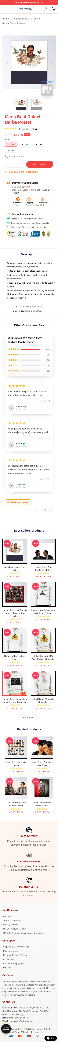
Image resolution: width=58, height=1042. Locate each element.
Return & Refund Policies (15, 955)
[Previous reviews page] (36, 510)
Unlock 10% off (6, 1028)
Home (5, 18)
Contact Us (8, 959)
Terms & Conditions (12, 920)
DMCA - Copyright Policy (14, 929)
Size (7, 139)
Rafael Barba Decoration (25, 18)
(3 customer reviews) (28, 129)
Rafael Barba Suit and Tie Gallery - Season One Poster (15, 613)
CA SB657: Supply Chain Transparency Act (23, 933)
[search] (45, 9)
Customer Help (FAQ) (13, 963)
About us (7, 916)
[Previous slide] (7, 62)
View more (29, 717)
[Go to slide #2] (37, 104)
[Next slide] (51, 62)
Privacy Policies (10, 924)
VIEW (14, 560)
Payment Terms (10, 951)
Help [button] (52, 1038)
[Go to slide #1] (21, 104)
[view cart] (54, 9)
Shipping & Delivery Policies (16, 947)
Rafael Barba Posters (13, 23)
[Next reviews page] (50, 510)
